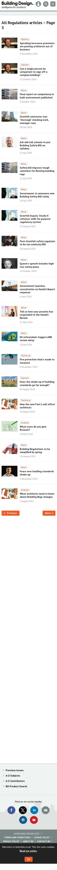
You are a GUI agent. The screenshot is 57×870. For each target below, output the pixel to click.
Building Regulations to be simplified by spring (35, 450)
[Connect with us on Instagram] (23, 820)
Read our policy (28, 850)
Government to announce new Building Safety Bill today (37, 195)
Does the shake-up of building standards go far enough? (37, 383)
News (23, 90)
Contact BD (43, 841)
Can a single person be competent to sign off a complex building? (33, 72)
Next (50, 513)
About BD (28, 841)
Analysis (25, 422)
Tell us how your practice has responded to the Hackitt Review (36, 315)
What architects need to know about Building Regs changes (37, 495)
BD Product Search (16, 786)
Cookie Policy (41, 837)
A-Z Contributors (15, 780)
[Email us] (45, 810)
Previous (12, 513)
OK (28, 859)
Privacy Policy (11, 841)
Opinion (25, 39)
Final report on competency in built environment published (37, 96)
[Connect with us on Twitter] (23, 810)
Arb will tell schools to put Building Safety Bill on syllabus (35, 145)
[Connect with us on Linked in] (34, 810)
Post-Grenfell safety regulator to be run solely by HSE (37, 243)
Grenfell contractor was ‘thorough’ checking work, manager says (34, 120)
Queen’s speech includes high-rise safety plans (37, 265)
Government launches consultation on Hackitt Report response (37, 289)
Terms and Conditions (17, 837)
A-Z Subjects (13, 775)
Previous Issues (15, 770)
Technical (25, 355)
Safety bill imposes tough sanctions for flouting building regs (37, 171)
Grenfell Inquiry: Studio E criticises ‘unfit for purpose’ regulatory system (35, 219)
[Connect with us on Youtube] (34, 820)
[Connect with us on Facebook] (11, 810)
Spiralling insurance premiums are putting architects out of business (37, 46)
